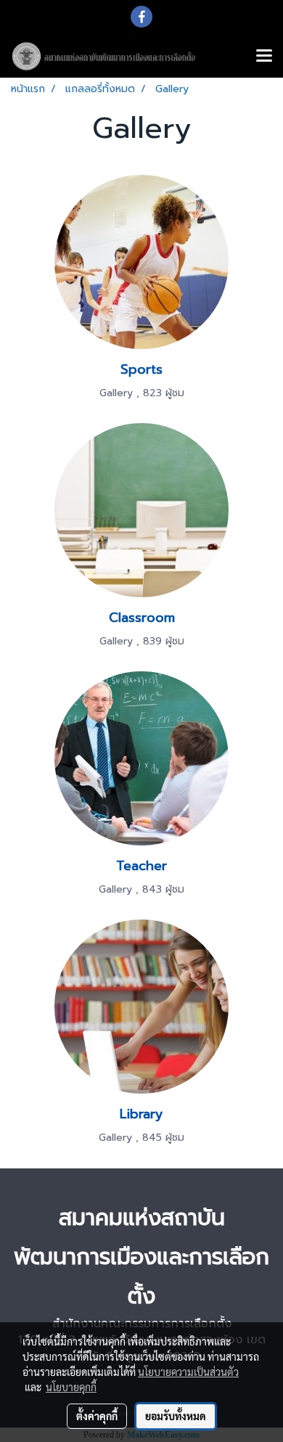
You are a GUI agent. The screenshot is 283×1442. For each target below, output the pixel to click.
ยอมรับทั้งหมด (175, 1415)
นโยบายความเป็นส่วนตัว (188, 1371)
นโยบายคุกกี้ (71, 1386)
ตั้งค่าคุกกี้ (97, 1415)
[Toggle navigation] (264, 57)
